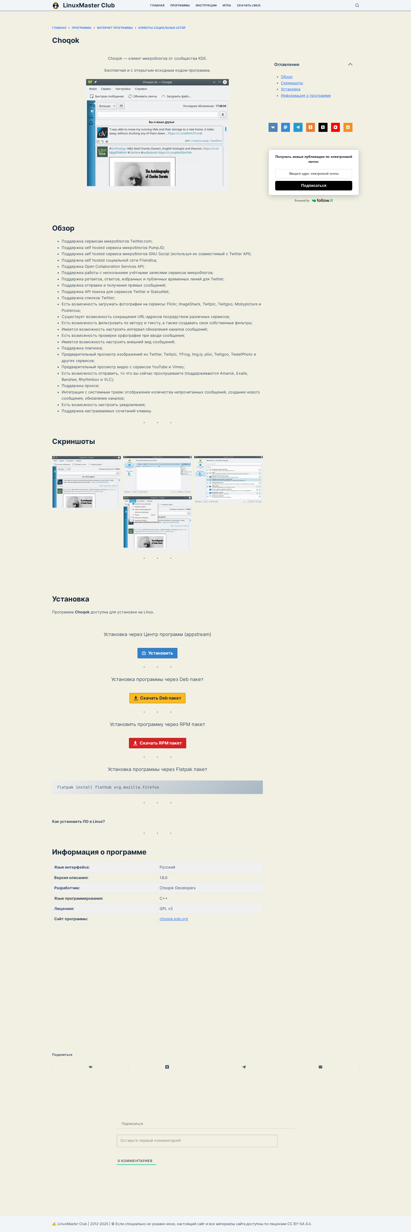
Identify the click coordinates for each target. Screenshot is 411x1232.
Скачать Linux (249, 5)
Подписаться (313, 186)
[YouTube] (335, 127)
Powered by (302, 200)
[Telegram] (298, 127)
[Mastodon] (285, 127)
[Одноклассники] (310, 127)
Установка (290, 89)
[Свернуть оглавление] (350, 64)
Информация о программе (306, 95)
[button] (86, 483)
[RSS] (347, 127)
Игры (227, 5)
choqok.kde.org (174, 918)
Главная (157, 5)
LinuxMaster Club (89, 5)
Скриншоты (292, 82)
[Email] (320, 1067)
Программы (180, 5)
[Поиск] (357, 5)
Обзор (287, 76)
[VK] (273, 127)
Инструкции (206, 5)
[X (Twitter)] (323, 127)
